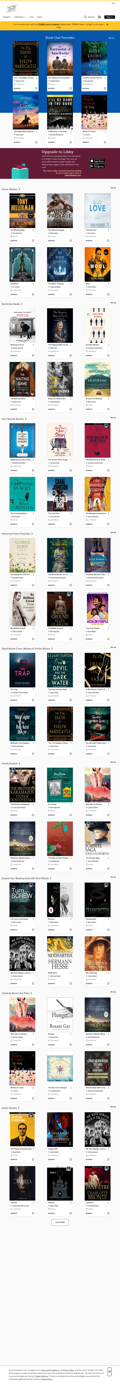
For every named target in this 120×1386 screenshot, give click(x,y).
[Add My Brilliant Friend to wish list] (33, 639)
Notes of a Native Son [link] (57, 399)
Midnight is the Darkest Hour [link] (21, 743)
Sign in (110, 17)
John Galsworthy (93, 861)
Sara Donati (20, 135)
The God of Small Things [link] (58, 858)
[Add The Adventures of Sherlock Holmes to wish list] (108, 470)
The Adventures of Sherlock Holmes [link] (96, 460)
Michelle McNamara (56, 135)
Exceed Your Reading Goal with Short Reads (25, 878)
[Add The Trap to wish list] (33, 700)
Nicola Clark (17, 402)
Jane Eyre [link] (90, 1203)
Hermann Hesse (55, 976)
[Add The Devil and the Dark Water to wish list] (70, 700)
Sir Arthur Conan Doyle (95, 463)
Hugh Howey (92, 287)
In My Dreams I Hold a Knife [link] (96, 689)
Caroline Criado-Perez (95, 348)
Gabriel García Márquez (95, 1091)
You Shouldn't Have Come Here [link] (96, 743)
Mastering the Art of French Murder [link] (21, 460)
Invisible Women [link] (92, 345)
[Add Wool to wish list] (108, 294)
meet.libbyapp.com (73, 175)
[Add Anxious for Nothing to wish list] (108, 409)
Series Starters (10, 189)
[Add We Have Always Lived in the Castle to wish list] (33, 983)
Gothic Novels (9, 1108)
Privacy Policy (68, 1370)
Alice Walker (92, 631)
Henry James (17, 922)
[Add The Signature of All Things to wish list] (33, 585)
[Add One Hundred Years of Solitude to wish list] (108, 1098)
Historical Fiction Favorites (16, 533)
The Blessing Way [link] (18, 230)
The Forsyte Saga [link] (93, 858)
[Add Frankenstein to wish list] (108, 930)
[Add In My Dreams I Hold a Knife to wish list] (108, 700)
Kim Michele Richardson (58, 578)
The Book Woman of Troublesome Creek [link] (59, 575)
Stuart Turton (20, 81)
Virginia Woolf (92, 976)
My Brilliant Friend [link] (18, 628)
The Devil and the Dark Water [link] (59, 689)
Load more (60, 1222)
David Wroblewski (18, 861)
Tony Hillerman (17, 233)
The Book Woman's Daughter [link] (96, 575)
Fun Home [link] (52, 804)
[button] (89, 17)
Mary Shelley (92, 922)
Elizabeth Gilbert (18, 578)
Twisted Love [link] (91, 230)
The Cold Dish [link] (54, 513)
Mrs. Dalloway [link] (91, 973)
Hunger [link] (51, 1034)
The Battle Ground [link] (55, 628)
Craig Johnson (55, 516)
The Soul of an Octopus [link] (57, 1088)
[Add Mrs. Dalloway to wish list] (108, 983)
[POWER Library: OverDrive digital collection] (11, 8)
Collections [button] (19, 17)
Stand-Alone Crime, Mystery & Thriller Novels (26, 648)
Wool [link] (88, 284)
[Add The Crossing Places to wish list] (33, 524)
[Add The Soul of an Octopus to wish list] (70, 1098)
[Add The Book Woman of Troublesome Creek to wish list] (70, 585)
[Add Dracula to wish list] (70, 1213)
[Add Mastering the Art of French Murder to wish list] (33, 470)
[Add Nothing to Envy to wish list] (33, 355)
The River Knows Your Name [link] (93, 78)
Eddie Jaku (53, 348)
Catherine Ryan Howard (20, 692)
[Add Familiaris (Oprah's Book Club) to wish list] (33, 868)
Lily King (87, 135)
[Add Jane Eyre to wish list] (108, 1213)
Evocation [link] (15, 284)
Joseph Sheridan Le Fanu (21, 1206)
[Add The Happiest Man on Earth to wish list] (70, 355)
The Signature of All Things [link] (21, 575)
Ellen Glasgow (54, 631)
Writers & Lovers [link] (89, 132)
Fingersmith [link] (53, 1149)
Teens (39, 17)
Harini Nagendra (93, 516)
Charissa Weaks (55, 287)
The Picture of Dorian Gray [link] (21, 1149)
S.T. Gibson (16, 287)
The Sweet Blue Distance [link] (24, 132)
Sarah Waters (54, 1152)
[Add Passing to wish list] (70, 930)
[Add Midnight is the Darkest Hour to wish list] (33, 754)
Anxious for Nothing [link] (94, 399)
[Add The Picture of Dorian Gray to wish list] (33, 1159)
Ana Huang (91, 233)
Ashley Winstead (93, 692)
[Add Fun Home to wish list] (70, 815)
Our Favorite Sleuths (13, 419)
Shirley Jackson (18, 976)
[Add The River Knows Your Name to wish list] (104, 88)
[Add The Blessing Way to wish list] (33, 240)
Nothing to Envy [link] (17, 345)
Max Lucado (92, 402)
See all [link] (112, 38)
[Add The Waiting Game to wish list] (33, 409)
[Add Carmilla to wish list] (33, 1213)
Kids (32, 17)
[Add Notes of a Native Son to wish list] (70, 409)
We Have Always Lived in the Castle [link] (21, 973)
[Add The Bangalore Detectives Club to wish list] (108, 524)
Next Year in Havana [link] (94, 804)
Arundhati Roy (54, 861)
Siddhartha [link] (52, 973)
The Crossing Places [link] (19, 513)
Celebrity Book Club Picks (16, 993)
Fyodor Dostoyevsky (19, 807)
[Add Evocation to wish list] (33, 294)
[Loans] (99, 17)
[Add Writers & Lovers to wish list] (104, 142)
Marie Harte (54, 233)
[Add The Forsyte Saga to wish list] (108, 868)
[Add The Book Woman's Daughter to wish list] (108, 585)
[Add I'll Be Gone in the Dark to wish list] (70, 142)
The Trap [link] (14, 689)
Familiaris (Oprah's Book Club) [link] (21, 858)
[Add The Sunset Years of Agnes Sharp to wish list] (70, 470)
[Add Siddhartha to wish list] (70, 983)
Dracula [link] (51, 1203)
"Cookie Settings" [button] (41, 1376)
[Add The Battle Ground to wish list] (70, 639)
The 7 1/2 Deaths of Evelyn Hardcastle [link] (24, 78)
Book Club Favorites (60, 38)
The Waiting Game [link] (18, 399)
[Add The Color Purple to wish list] (108, 639)
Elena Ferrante (17, 631)
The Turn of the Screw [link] (19, 919)
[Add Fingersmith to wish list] (70, 1159)
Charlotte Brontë (93, 1206)
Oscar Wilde (16, 1152)
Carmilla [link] (14, 1203)
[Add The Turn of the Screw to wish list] (33, 930)
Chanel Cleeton (93, 807)
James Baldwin (55, 402)
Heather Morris (55, 81)
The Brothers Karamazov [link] (20, 804)
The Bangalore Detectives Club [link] (96, 513)
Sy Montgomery (55, 1091)
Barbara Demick (18, 348)
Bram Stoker (54, 1206)
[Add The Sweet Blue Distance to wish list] (36, 142)
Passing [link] (51, 919)
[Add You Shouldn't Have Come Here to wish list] (108, 754)
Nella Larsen (54, 922)
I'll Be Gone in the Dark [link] (57, 132)
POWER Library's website (48, 24)
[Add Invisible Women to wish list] (108, 355)
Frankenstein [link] (91, 919)
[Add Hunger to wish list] (70, 1044)
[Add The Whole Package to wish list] (70, 240)
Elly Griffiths (16, 516)
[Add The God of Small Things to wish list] (70, 868)
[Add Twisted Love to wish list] (108, 240)
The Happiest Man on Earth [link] (59, 345)
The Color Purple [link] (92, 628)
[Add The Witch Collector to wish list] (70, 294)
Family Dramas (10, 763)
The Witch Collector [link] (56, 284)
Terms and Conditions (50, 1370)
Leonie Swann (55, 463)
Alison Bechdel (55, 807)
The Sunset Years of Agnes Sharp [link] (59, 460)
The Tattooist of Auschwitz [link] (58, 78)
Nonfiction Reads (11, 304)
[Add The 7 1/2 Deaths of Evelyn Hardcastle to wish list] (36, 88)
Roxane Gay (54, 1037)
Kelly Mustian (88, 81)
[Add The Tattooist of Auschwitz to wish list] (70, 88)
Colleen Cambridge (19, 463)
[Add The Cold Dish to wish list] (70, 524)
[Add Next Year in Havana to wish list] (108, 815)
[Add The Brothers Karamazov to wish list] (33, 815)
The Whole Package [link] (56, 230)
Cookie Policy (46, 1379)
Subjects (6, 17)
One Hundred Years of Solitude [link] (96, 1088)
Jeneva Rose (92, 746)
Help (113, 3)
